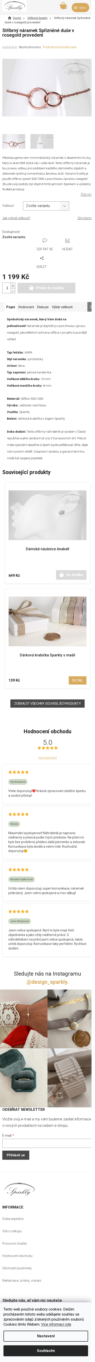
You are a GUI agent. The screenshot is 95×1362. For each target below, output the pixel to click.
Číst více (87, 194)
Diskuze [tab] (43, 307)
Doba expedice (13, 1219)
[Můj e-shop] (19, 1189)
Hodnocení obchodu (17, 1256)
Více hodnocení (47, 757)
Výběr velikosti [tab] (62, 307)
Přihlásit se (16, 1155)
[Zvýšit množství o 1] (13, 285)
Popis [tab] (10, 307)
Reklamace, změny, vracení (21, 1280)
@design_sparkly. (47, 982)
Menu (82, 7)
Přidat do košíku (50, 288)
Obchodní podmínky (17, 1268)
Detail (77, 680)
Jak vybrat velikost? (16, 218)
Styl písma (85, 218)
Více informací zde (56, 1324)
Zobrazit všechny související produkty (47, 703)
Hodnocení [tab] (26, 307)
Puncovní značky (14, 1243)
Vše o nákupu (12, 1231)
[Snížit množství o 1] (13, 290)
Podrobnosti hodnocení (60, 47)
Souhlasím (46, 1351)
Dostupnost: (11, 232)
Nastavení (46, 1336)
